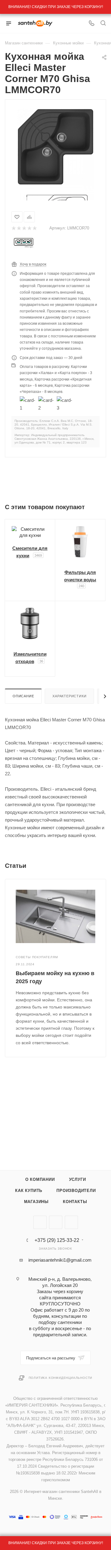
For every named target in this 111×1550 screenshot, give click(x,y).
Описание (23, 696)
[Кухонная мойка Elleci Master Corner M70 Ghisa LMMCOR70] (55, 146)
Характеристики (69, 696)
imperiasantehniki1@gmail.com (60, 1260)
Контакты (75, 1201)
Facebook (55, 1222)
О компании (40, 1179)
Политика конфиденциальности (60, 1377)
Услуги (77, 1179)
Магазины (36, 1201)
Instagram (71, 1222)
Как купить (28, 1190)
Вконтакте (40, 1222)
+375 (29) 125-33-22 (57, 1240)
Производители (76, 1190)
